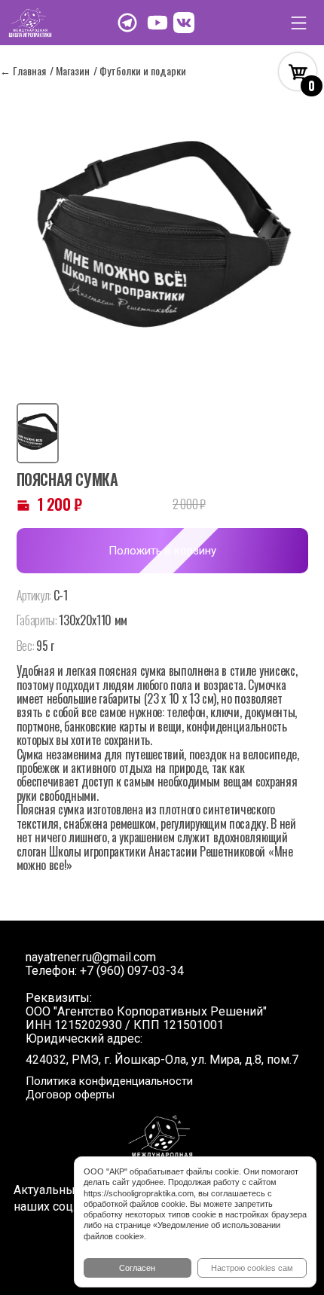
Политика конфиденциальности (109, 1081)
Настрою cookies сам (252, 1267)
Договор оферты (70, 1094)
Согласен (137, 1267)
